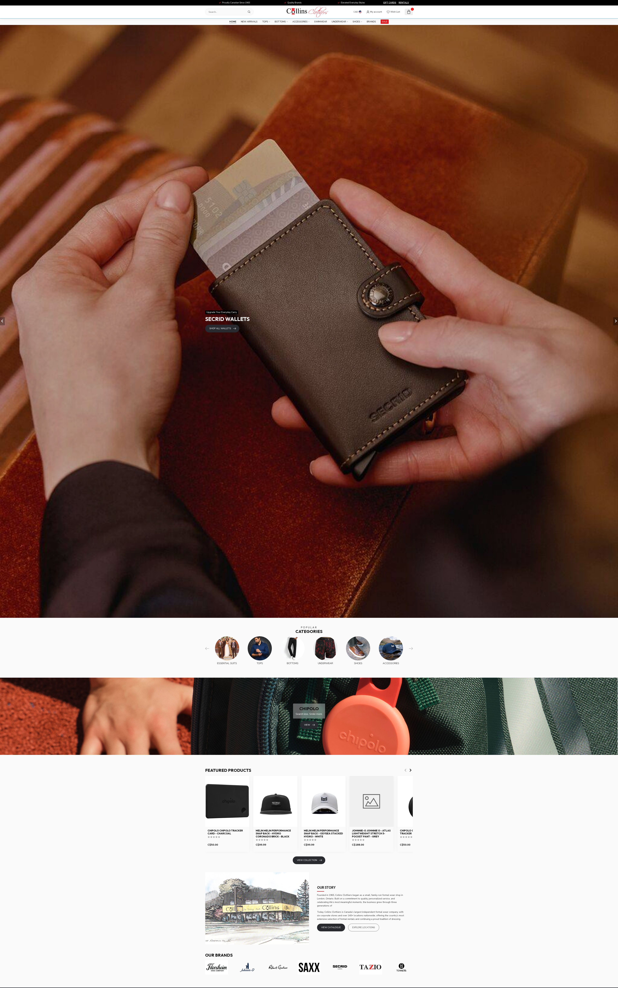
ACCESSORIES (300, 21)
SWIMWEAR (320, 21)
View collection (307, 860)
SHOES (356, 21)
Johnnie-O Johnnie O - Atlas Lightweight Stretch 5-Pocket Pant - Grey (371, 833)
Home (232, 21)
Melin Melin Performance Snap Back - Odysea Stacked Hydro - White (323, 833)
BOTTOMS (280, 21)
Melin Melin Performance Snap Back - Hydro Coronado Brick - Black (273, 833)
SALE (384, 21)
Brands (371, 21)
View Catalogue (331, 927)
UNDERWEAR (339, 21)
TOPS (265, 21)
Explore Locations (363, 927)
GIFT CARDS (389, 2)
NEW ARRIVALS (249, 21)
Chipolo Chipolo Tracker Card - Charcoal (225, 832)
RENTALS (404, 2)
